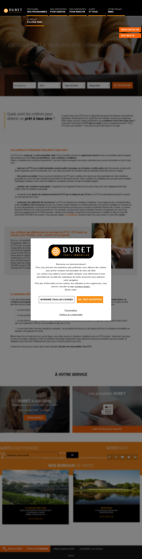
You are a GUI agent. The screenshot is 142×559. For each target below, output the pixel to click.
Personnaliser (71, 310)
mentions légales (82, 286)
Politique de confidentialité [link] (71, 314)
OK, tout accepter (90, 299)
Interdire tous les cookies (56, 299)
